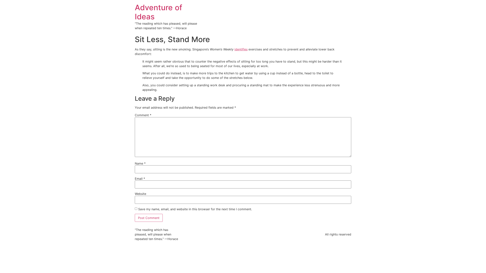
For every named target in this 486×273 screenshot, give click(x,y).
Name (140, 163)
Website (140, 193)
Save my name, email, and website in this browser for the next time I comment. (195, 209)
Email (140, 178)
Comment (143, 115)
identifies (241, 49)
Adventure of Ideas (158, 12)
